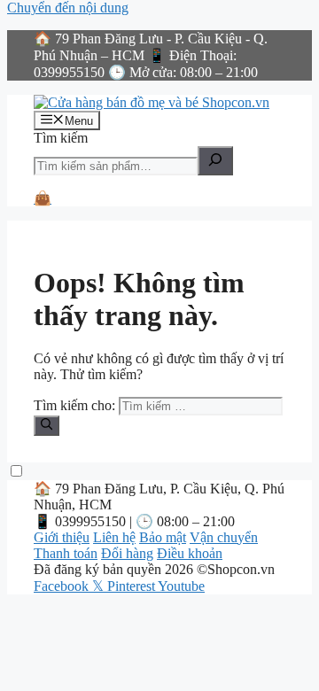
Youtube (181, 586)
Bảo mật (162, 537)
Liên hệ (114, 537)
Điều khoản (189, 553)
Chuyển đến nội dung (67, 7)
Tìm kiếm (61, 137)
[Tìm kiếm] (215, 160)
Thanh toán (65, 553)
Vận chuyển (224, 537)
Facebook (63, 586)
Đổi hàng (127, 553)
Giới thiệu (61, 537)
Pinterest (132, 586)
